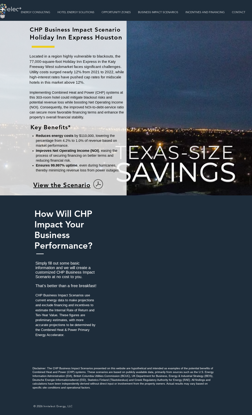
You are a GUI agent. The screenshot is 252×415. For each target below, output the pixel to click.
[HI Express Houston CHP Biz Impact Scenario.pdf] (98, 184)
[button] (35, 12)
